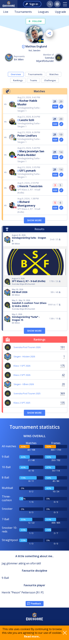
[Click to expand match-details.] (61, 107)
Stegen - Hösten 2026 (24, 356)
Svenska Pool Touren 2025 (27, 393)
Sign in (33, 4)
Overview (16, 74)
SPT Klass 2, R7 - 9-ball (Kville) (28, 281)
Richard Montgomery (26, 203)
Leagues (43, 12)
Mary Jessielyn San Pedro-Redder (30, 153)
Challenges (50, 80)
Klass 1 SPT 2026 (22, 365)
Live (5, 12)
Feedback (36, 603)
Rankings (18, 80)
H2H (55, 106)
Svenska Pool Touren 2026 (27, 347)
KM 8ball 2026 (19, 292)
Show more (34, 220)
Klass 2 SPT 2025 (22, 402)
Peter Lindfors (27, 135)
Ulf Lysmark (27, 170)
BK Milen (19, 59)
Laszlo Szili (26, 120)
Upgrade (60, 12)
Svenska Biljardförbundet (45, 59)
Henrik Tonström (31, 186)
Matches (53, 74)
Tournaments (23, 12)
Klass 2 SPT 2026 (22, 374)
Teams (33, 80)
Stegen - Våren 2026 (24, 384)
